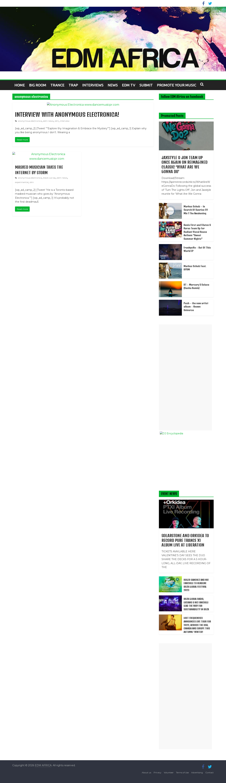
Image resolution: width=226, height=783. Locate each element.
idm (57, 121)
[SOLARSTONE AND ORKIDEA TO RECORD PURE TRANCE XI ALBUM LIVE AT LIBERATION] (186, 501)
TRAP (73, 85)
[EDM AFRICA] (113, 39)
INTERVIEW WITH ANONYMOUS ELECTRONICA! (67, 114)
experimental (21, 182)
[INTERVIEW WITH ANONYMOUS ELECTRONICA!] (83, 104)
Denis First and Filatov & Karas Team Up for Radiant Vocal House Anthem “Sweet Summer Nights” (197, 231)
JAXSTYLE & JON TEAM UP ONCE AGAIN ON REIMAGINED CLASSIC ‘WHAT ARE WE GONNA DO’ (184, 164)
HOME (19, 85)
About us (146, 772)
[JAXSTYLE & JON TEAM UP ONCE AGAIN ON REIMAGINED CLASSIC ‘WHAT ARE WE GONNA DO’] (186, 123)
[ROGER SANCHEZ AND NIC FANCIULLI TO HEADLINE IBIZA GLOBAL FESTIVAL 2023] (170, 578)
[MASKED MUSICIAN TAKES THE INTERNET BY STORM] (46, 154)
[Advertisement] (185, 377)
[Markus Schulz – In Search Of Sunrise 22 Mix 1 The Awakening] (170, 204)
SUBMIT (146, 85)
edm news (48, 121)
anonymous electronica (30, 121)
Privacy (157, 772)
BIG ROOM (37, 85)
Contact (209, 772)
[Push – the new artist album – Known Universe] (170, 301)
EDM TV (128, 85)
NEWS (113, 85)
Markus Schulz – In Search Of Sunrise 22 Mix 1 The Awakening (196, 210)
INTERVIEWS (92, 85)
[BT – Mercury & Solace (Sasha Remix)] (170, 283)
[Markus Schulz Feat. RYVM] (170, 264)
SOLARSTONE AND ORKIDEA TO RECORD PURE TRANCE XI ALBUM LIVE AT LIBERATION (185, 540)
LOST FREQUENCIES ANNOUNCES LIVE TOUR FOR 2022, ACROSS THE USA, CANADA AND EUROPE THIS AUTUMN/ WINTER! (197, 624)
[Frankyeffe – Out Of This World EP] (170, 246)
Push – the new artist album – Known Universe (196, 307)
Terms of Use (182, 772)
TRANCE (57, 85)
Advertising (197, 772)
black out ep (49, 177)
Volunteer (169, 772)
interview (65, 121)
